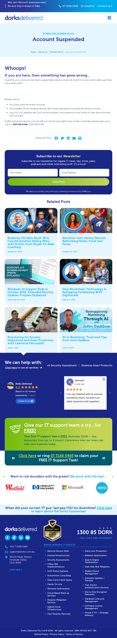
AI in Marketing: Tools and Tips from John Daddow (84, 339)
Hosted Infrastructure (58, 555)
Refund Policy (41, 634)
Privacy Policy (57, 634)
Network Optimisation (58, 588)
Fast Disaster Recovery (59, 614)
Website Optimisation (96, 555)
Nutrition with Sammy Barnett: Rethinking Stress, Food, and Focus (84, 241)
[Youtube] (27, 537)
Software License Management (93, 607)
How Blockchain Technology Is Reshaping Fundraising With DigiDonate (84, 292)
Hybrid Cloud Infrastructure (54, 608)
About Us (43, 52)
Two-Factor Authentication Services (97, 586)
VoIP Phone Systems (57, 571)
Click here (27, 456)
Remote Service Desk (58, 551)
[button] (5, 5)
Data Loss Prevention (96, 551)
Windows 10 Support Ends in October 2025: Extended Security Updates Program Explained (30, 292)
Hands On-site (54, 584)
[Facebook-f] (7, 537)
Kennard (79, 380)
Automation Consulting (59, 575)
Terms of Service (74, 634)
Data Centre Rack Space (59, 580)
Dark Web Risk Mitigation (97, 567)
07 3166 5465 (62, 456)
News (33, 52)
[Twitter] (14, 537)
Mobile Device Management (92, 572)
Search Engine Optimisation (92, 561)
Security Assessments (58, 560)
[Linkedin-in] (21, 537)
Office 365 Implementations (56, 565)
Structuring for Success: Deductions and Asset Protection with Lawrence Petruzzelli (30, 340)
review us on (24, 400)
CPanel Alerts (56, 52)
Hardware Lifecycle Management (94, 600)
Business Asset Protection (87, 365)
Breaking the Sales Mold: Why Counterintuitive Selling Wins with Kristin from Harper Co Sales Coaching (30, 243)
